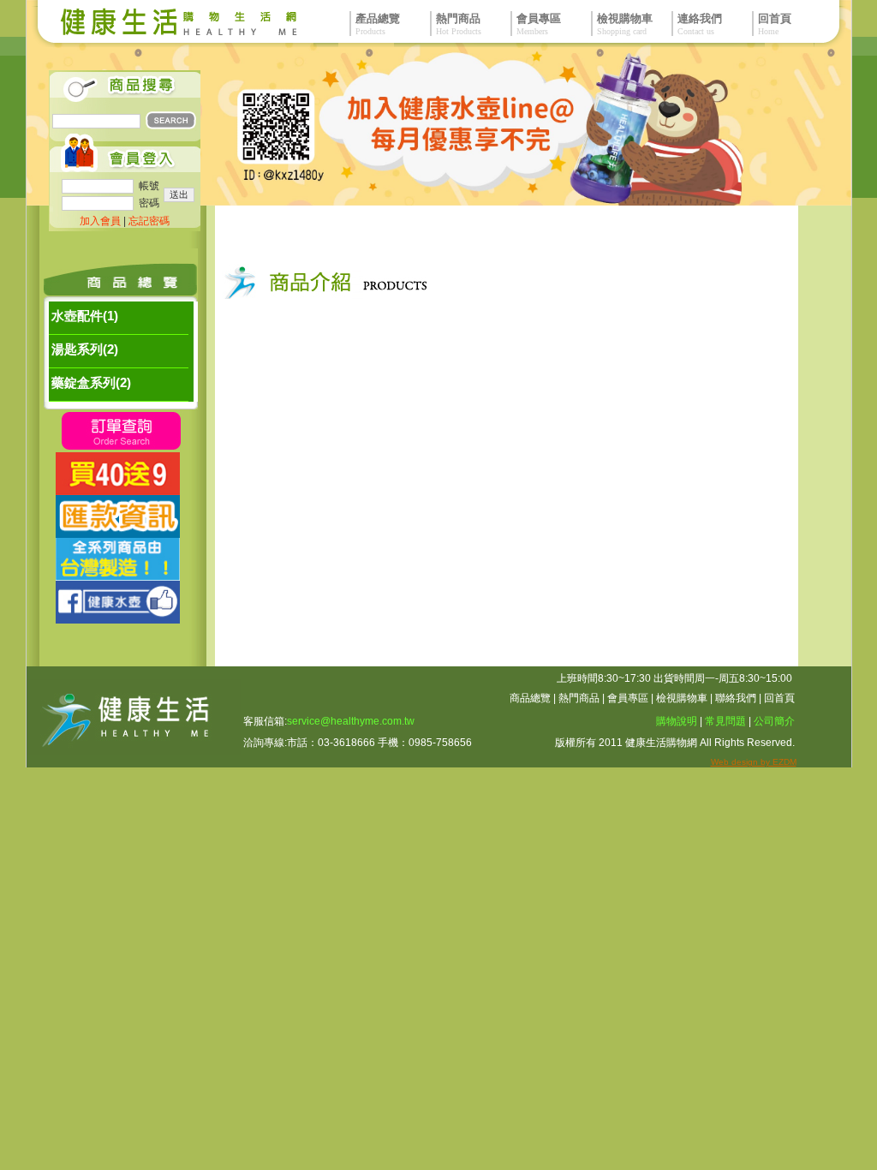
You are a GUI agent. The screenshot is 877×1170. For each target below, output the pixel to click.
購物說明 (676, 721)
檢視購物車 (681, 698)
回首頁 (779, 698)
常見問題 (725, 721)
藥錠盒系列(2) (91, 382)
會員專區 (627, 698)
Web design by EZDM (753, 762)
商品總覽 (530, 698)
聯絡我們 (735, 698)
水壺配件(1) (84, 315)
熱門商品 (579, 698)
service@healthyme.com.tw (351, 721)
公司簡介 (774, 721)
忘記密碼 (149, 221)
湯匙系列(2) (84, 349)
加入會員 (100, 221)
